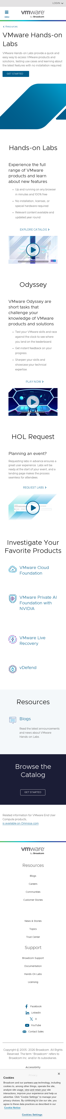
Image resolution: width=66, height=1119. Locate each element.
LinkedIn (36, 1013)
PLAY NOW (33, 381)
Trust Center (33, 937)
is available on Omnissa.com (21, 823)
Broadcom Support (33, 958)
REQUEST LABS (33, 487)
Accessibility (33, 1067)
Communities (33, 892)
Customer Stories (33, 900)
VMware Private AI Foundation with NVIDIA (38, 603)
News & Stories (33, 921)
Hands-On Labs (33, 974)
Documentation (33, 966)
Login (56, 3)
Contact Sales (36, 1032)
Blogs (25, 719)
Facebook (36, 1006)
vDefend (28, 668)
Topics (33, 929)
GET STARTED (15, 74)
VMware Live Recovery (32, 641)
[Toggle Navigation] (7, 12)
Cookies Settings (32, 1114)
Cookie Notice (12, 1107)
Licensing (33, 982)
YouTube (36, 1025)
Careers (33, 884)
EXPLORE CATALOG (33, 229)
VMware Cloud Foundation (34, 570)
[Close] (59, 1074)
